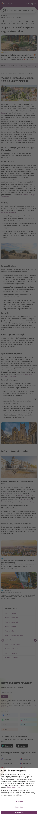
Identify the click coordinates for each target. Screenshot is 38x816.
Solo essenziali (19, 801)
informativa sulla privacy (13, 787)
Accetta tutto (19, 812)
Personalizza (19, 807)
